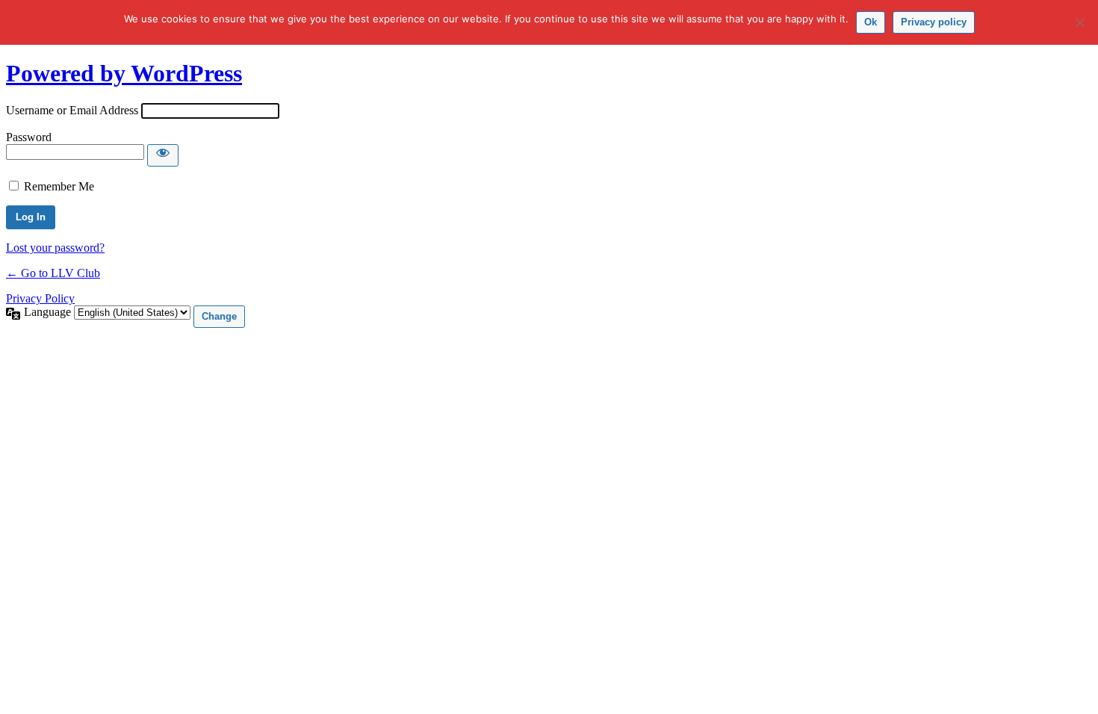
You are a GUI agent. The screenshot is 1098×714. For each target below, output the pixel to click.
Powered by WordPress (124, 73)
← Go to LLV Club (53, 273)
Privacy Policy (40, 298)
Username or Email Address (72, 110)
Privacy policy (934, 22)
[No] (1079, 22)
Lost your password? (55, 247)
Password (29, 137)
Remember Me (59, 186)
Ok (870, 22)
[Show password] (163, 155)
